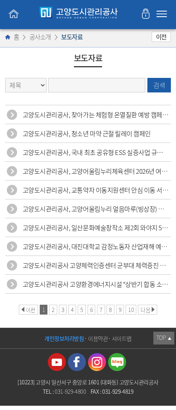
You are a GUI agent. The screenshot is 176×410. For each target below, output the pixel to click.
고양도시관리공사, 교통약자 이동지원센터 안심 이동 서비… (98, 190)
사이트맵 (122, 338)
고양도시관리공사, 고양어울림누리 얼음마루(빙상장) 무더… (99, 209)
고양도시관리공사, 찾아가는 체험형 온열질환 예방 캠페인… (98, 114)
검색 (159, 85)
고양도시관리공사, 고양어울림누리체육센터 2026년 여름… (98, 171)
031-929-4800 (70, 391)
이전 (161, 37)
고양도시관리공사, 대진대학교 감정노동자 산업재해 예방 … (98, 246)
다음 (145, 310)
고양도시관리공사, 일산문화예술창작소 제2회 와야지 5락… (98, 227)
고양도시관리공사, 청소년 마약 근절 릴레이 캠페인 (87, 133)
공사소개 (40, 37)
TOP (163, 337)
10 (131, 310)
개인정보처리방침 (64, 338)
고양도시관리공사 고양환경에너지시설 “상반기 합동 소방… (98, 284)
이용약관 (98, 338)
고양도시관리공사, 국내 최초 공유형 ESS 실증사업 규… (93, 152)
